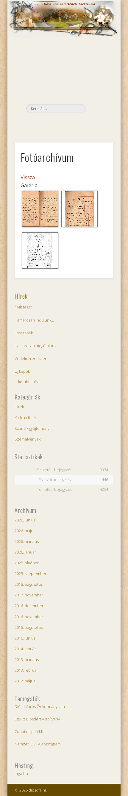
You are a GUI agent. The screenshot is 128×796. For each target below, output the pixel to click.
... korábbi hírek (28, 381)
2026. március (27, 541)
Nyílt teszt (23, 307)
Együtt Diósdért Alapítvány (37, 719)
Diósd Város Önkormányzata (40, 706)
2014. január (25, 648)
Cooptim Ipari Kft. (29, 731)
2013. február (26, 670)
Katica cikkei (25, 417)
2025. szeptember (30, 573)
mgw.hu (21, 773)
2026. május (25, 530)
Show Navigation (99, 53)
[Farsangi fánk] (40, 268)
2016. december (29, 605)
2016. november (29, 616)
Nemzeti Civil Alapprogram (38, 744)
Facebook (63, 123)
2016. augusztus (29, 627)
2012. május (25, 681)
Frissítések (24, 333)
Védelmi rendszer (30, 358)
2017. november (29, 595)
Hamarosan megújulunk (35, 345)
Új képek (22, 371)
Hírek (21, 296)
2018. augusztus (29, 584)
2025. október (27, 562)
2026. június (25, 520)
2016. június (25, 638)
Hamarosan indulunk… (34, 320)
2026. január (25, 552)
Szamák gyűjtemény (32, 428)
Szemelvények (27, 439)
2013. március (27, 659)
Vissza (28, 177)
